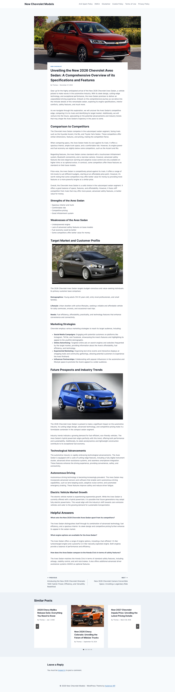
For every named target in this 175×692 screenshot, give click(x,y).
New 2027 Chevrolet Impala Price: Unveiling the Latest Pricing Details (124, 613)
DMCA (97, 4)
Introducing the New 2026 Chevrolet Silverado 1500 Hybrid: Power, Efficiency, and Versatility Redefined (66, 582)
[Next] (137, 626)
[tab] (83, 649)
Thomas (55, 85)
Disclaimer (106, 4)
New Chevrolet (56, 66)
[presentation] (87, 616)
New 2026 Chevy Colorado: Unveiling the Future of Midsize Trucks (86, 634)
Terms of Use (130, 4)
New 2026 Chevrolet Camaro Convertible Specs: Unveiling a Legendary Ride (111, 581)
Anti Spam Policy (86, 4)
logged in (62, 670)
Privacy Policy (143, 4)
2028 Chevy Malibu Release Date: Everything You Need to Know (49, 613)
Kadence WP (110, 686)
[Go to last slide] (37, 626)
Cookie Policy (117, 4)
